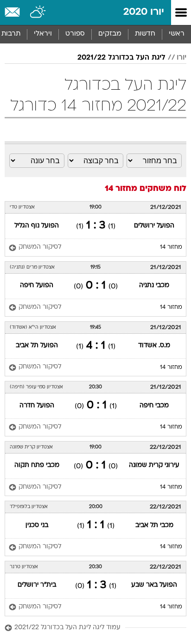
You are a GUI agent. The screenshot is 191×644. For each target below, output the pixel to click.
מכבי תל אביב (154, 525)
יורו (181, 57)
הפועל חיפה (36, 285)
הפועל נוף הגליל (36, 226)
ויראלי (43, 34)
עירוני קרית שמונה (154, 465)
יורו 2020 (143, 12)
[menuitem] (145, 34)
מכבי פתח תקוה (36, 465)
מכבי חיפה (154, 406)
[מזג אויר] (38, 12)
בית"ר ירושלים (37, 585)
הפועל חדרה (36, 406)
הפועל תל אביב (37, 346)
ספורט (75, 34)
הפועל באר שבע (154, 585)
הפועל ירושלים (154, 226)
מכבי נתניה (154, 285)
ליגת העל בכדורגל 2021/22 (121, 57)
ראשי (177, 34)
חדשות (145, 34)
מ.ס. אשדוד (154, 346)
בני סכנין (36, 525)
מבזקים (109, 34)
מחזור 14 (171, 247)
